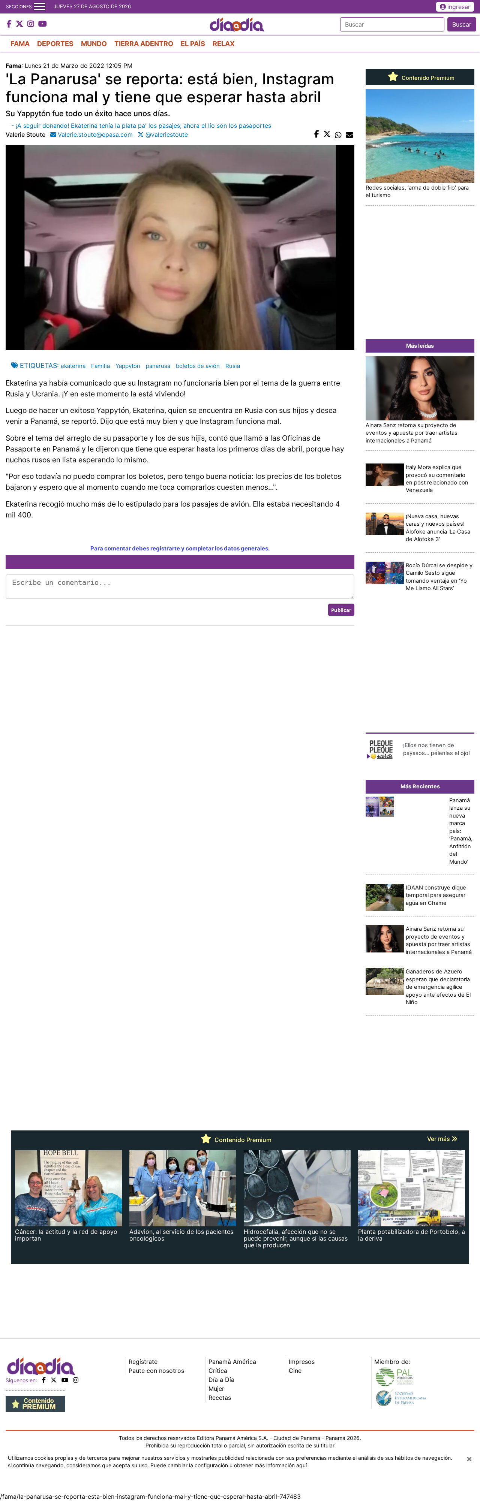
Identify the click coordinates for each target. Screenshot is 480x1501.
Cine (295, 1370)
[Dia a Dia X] (20, 24)
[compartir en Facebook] (316, 134)
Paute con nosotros (156, 1370)
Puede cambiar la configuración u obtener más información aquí (228, 1465)
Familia (100, 365)
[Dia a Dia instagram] (31, 24)
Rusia (232, 365)
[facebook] (44, 1380)
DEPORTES (55, 44)
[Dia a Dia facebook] (10, 24)
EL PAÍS (193, 44)
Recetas (219, 1397)
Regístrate (143, 1361)
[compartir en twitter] (327, 134)
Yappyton (128, 365)
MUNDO (94, 44)
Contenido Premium (427, 78)
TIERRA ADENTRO (143, 44)
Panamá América (232, 1361)
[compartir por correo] (349, 134)
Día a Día (221, 1379)
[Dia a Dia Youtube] (42, 24)
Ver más (439, 1138)
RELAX (224, 44)
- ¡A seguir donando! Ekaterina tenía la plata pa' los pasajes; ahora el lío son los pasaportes (141, 125)
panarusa (158, 365)
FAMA (20, 44)
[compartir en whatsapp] (338, 134)
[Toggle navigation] (40, 6)
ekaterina (73, 365)
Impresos (302, 1361)
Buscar (461, 24)
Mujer (216, 1388)
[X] (54, 1380)
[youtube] (65, 1380)
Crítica (217, 1370)
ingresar (458, 6)
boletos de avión (198, 365)
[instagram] (75, 1380)
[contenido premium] (35, 1403)
